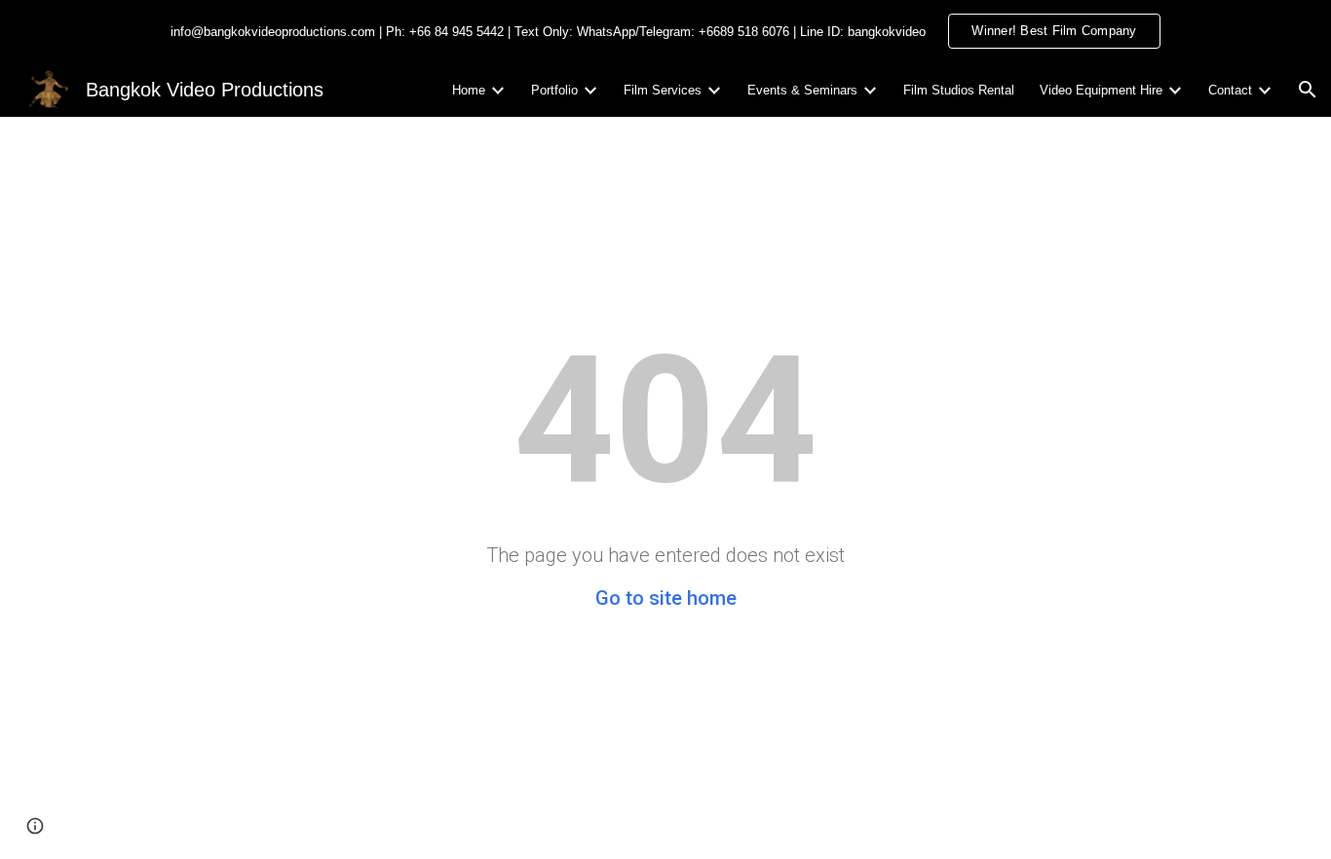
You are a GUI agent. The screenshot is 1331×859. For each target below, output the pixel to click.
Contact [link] (1230, 90)
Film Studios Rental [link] (958, 90)
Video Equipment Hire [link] (1101, 90)
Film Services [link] (663, 90)
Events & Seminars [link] (802, 90)
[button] (1307, 89)
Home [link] (468, 90)
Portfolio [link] (554, 90)
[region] (665, 31)
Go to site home (666, 598)
